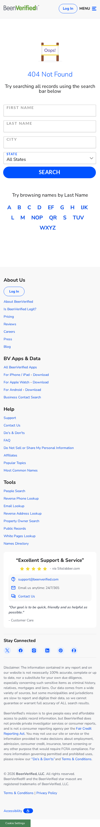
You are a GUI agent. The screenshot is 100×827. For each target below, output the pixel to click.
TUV (78, 217)
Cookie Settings (15, 823)
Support (10, 418)
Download (41, 374)
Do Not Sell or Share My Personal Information (39, 448)
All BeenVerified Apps (20, 367)
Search (49, 172)
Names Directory (16, 543)
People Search (14, 491)
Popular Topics (15, 463)
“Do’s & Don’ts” (43, 759)
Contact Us (12, 425)
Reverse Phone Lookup (21, 498)
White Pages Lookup (19, 536)
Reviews (10, 324)
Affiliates (10, 455)
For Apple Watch (16, 382)
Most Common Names (21, 470)
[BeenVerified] (21, 8)
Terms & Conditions (77, 759)
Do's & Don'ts (14, 433)
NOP (37, 217)
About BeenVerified (18, 301)
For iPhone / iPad (17, 374)
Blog (7, 346)
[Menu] (94, 8)
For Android (13, 389)
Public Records (15, 528)
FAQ (7, 440)
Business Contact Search (22, 397)
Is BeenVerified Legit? (20, 309)
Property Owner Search (21, 521)
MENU (84, 8)
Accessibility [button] (13, 811)
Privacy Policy (46, 793)
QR (53, 217)
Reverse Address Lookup (23, 513)
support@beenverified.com (38, 579)
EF (51, 207)
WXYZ (48, 228)
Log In (68, 8)
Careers (9, 331)
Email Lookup (14, 506)
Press (8, 339)
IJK (84, 207)
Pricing (9, 316)
